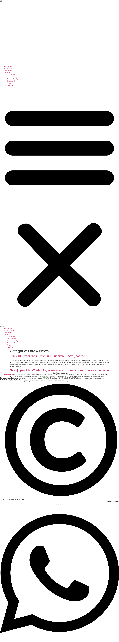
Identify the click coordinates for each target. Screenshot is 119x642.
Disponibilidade (12, 81)
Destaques (6, 72)
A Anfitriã (10, 85)
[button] (59, 206)
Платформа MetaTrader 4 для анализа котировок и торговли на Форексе (59, 370)
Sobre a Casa (7, 66)
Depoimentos (11, 77)
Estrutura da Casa (9, 68)
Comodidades (8, 70)
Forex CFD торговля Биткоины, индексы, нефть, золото (47, 356)
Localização (11, 75)
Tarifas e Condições (13, 79)
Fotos (9, 83)
